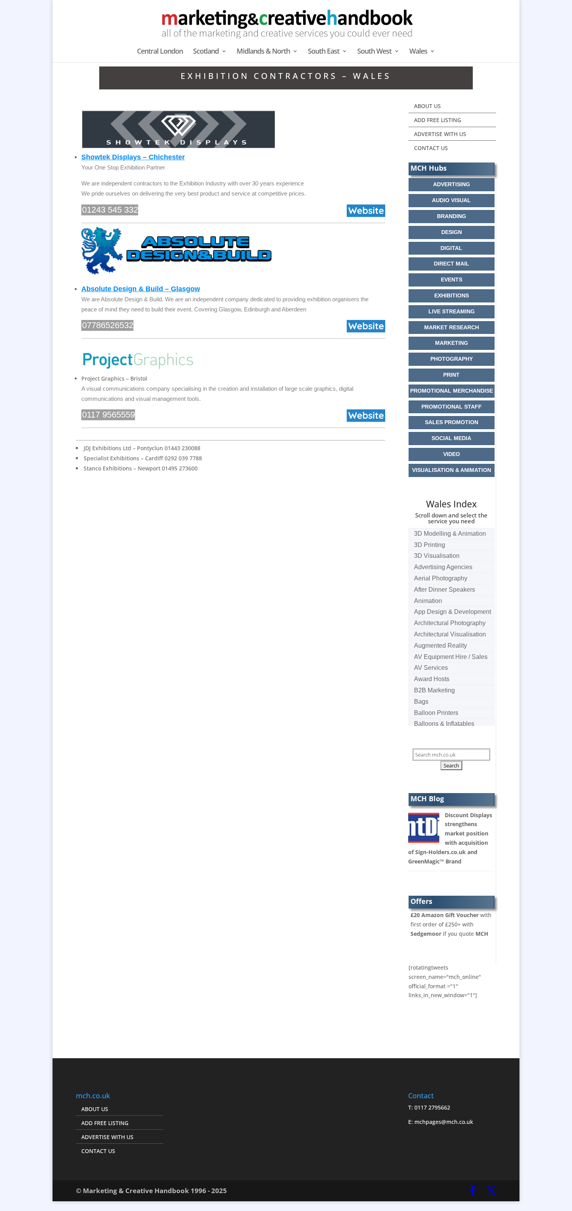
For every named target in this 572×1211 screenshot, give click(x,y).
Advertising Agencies (443, 567)
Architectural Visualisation (450, 634)
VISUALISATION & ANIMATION (451, 470)
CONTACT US (431, 148)
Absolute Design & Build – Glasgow (140, 289)
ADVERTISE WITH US (440, 134)
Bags (421, 701)
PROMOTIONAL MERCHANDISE (451, 391)
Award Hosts (431, 679)
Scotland (206, 52)
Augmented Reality (440, 645)
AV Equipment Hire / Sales (451, 657)
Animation (428, 601)
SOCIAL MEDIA (451, 438)
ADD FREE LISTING (437, 120)
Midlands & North (263, 52)
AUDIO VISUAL (451, 200)
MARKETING (451, 343)
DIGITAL (451, 248)
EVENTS (451, 279)
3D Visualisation (437, 555)
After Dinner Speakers (444, 589)
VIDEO (451, 454)
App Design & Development (452, 611)
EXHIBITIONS (451, 295)
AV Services (431, 667)
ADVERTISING (451, 184)
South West (374, 52)
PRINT (451, 375)
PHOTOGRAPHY (451, 359)
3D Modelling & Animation (450, 533)
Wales (418, 52)
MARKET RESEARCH (451, 327)
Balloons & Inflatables (444, 723)
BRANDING (451, 216)
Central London (160, 52)
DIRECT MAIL (451, 263)
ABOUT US (427, 106)
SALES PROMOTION (451, 422)
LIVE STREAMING (451, 311)
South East (323, 52)
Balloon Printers (436, 712)
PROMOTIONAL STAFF (451, 407)
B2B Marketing (434, 690)
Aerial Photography (440, 578)
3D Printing (429, 545)
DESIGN (451, 232)
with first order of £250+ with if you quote (451, 924)
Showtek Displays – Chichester (133, 157)
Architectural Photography (450, 623)
